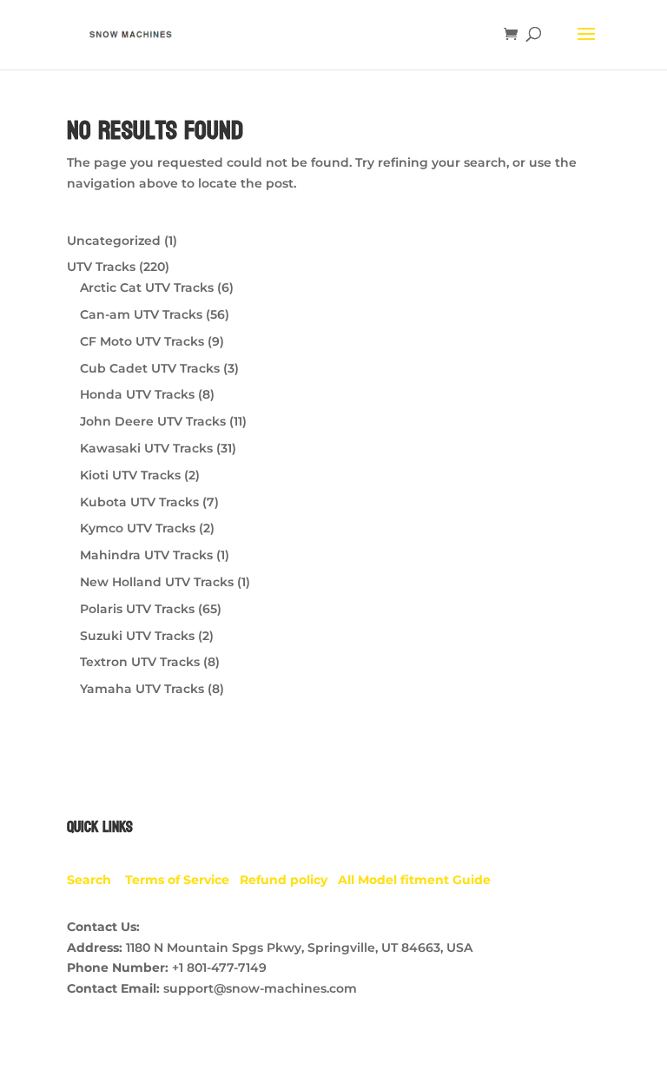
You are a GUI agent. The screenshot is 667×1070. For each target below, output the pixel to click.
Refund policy (289, 880)
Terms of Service (182, 880)
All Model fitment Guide (414, 880)
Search (96, 880)
